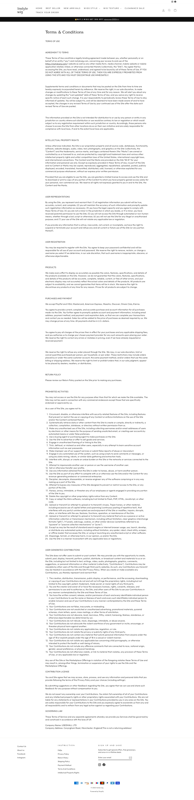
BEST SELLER (53, 8)
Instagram (21, 758)
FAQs (60, 750)
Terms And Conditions (66, 769)
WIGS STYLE (91, 8)
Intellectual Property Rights (68, 773)
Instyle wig (22, 10)
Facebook (21, 754)
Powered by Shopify (97, 791)
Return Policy (63, 758)
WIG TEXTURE (111, 8)
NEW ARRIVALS (72, 8)
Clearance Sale (135, 8)
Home (39, 8)
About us (20, 750)
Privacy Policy (63, 754)
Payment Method (64, 765)
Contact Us (21, 746)
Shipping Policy (64, 761)
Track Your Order (47, 12)
